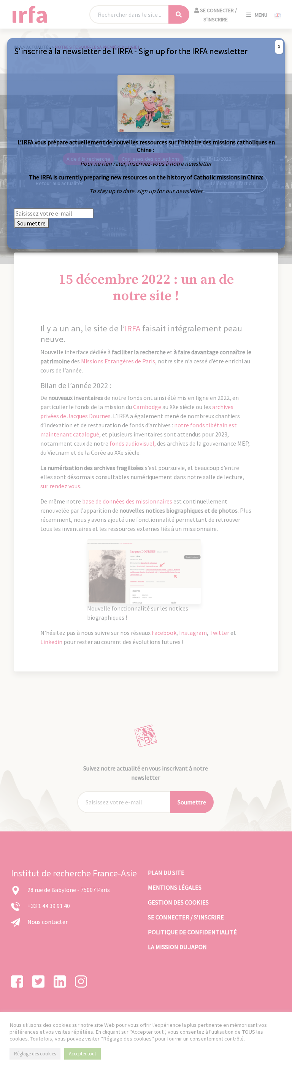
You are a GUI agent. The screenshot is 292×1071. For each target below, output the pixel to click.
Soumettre (31, 223)
